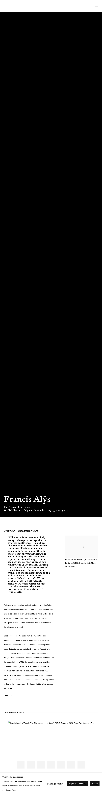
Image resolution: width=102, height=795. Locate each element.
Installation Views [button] (28, 530)
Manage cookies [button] (55, 783)
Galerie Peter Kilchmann (24, 5)
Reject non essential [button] (78, 784)
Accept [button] (95, 784)
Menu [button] (96, 6)
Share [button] (9, 695)
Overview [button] (9, 530)
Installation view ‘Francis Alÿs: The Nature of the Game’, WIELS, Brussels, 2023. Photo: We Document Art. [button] (21, 765)
